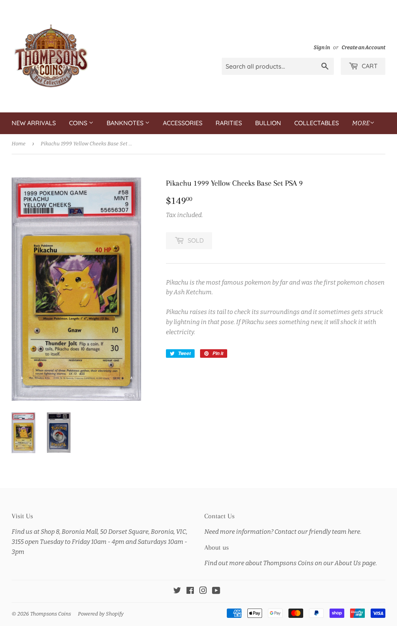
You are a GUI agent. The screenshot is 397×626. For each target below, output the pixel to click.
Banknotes (126, 123)
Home (19, 144)
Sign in (322, 47)
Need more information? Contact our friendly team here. (282, 531)
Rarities (229, 123)
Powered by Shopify (101, 614)
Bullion (268, 123)
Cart (369, 66)
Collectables (316, 123)
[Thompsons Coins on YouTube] (216, 591)
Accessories (182, 123)
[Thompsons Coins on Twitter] (177, 591)
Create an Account (363, 47)
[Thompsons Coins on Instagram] (203, 591)
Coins (79, 123)
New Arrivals (34, 123)
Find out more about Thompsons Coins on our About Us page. (290, 563)
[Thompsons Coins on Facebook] (190, 591)
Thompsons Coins (50, 614)
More (361, 123)
